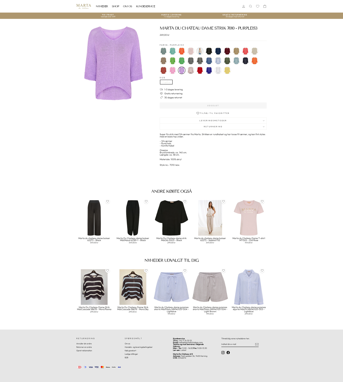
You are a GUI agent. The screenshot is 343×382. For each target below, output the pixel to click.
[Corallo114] (245, 51)
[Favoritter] (258, 6)
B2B (126, 357)
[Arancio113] (181, 51)
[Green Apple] (172, 60)
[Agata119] (163, 51)
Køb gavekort (130, 350)
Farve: (172, 45)
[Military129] (227, 60)
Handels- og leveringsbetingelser (139, 347)
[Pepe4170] (163, 70)
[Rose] (190, 70)
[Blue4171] (218, 51)
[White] (218, 70)
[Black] (209, 51)
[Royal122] (209, 70)
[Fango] (163, 60)
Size (162, 78)
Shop (115, 6)
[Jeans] (209, 60)
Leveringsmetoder (213, 120)
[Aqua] (172, 51)
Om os (127, 6)
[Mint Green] (236, 60)
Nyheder (102, 6)
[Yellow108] (227, 70)
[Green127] (181, 60)
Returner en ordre (84, 347)
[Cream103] (254, 51)
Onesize (166, 82)
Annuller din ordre (84, 343)
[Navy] (245, 60)
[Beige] (199, 51)
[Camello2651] (236, 51)
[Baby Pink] (190, 51)
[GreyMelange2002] (190, 60)
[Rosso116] (199, 70)
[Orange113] (254, 60)
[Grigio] (199, 60)
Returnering (213, 126)
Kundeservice (145, 6)
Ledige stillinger (131, 354)
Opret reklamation (84, 350)
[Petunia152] (172, 70)
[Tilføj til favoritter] (107, 201)
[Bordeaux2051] (227, 51)
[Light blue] (218, 60)
